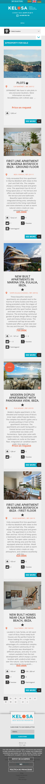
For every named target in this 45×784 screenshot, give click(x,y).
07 (35, 698)
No (21, 764)
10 (15, 702)
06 (30, 698)
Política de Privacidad (21, 770)
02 (10, 698)
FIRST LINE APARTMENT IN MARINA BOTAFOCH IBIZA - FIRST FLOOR (22, 507)
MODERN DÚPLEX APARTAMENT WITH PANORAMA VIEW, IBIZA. (22, 397)
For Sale (22, 745)
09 (10, 702)
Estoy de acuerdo (21, 759)
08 (5, 702)
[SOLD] (22, 389)
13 (23, 702)
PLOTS (20, 82)
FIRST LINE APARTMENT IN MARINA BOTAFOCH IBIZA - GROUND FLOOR (22, 163)
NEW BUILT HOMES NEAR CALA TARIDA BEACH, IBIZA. (22, 617)
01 (5, 698)
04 (20, 698)
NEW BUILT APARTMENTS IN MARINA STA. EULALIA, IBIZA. (22, 281)
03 (15, 698)
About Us (22, 743)
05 (25, 698)
